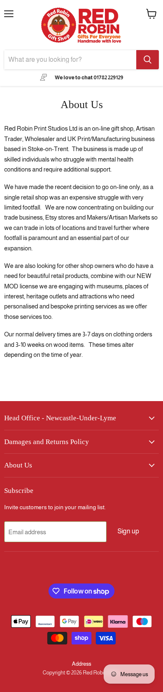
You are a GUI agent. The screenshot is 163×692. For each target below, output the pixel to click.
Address (81, 664)
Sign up (128, 531)
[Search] (147, 59)
